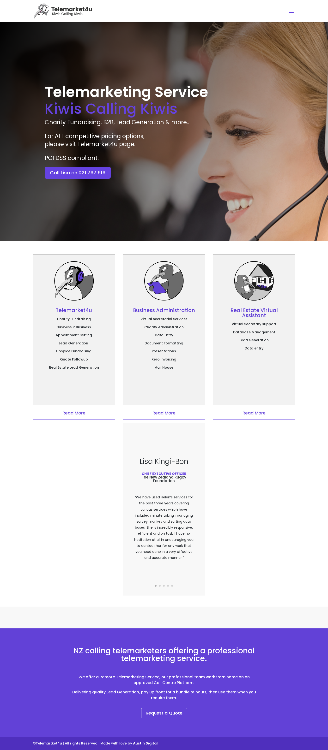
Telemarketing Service (126, 92)
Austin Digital (145, 743)
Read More (73, 413)
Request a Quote (164, 713)
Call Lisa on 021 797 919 (77, 172)
